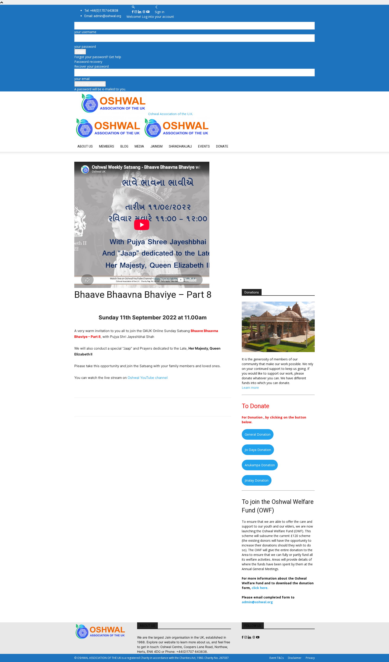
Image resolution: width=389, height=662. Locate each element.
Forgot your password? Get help (97, 57)
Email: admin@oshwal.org (102, 16)
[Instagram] (136, 12)
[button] (133, 7)
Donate (222, 146)
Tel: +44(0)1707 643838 (101, 10)
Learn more (250, 387)
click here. (260, 588)
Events (204, 146)
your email (82, 79)
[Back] (156, 7)
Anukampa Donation (260, 465)
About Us (85, 146)
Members (106, 146)
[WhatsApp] (109, 407)
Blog (124, 146)
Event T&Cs (276, 658)
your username (85, 32)
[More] (141, 407)
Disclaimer (294, 658)
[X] (89, 407)
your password (85, 46)
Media (139, 146)
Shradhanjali (180, 146)
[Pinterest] (99, 407)
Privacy (310, 658)
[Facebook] (133, 12)
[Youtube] (147, 12)
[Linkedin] (140, 12)
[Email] (120, 407)
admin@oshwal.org (257, 602)
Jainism (156, 146)
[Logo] (108, 138)
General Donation (258, 434)
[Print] (130, 407)
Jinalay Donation (257, 480)
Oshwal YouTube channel (148, 377)
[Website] (144, 12)
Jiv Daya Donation (258, 450)
